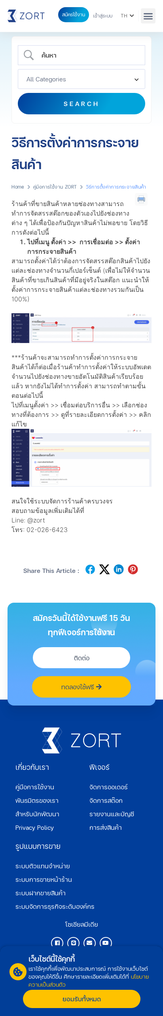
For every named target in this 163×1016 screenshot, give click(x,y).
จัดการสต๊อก (106, 800)
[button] (148, 15)
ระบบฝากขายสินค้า (40, 892)
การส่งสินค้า (105, 827)
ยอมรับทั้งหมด (82, 998)
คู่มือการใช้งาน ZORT (55, 186)
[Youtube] (106, 943)
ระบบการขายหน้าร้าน (43, 879)
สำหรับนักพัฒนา (37, 813)
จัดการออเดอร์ (108, 786)
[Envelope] (89, 943)
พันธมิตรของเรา (37, 800)
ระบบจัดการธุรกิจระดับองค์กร (55, 906)
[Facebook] (57, 943)
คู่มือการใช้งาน (34, 786)
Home (18, 186)
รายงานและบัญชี (111, 813)
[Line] (73, 943)
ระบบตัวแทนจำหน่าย (42, 865)
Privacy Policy (34, 827)
